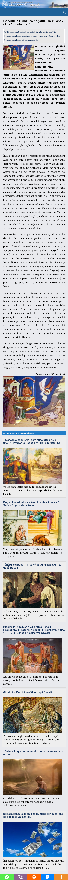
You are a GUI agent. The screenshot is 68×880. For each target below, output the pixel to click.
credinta (25, 36)
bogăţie (52, 32)
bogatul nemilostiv (12, 36)
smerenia (33, 40)
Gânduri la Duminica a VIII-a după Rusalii (27, 692)
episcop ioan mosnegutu (41, 36)
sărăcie (25, 40)
